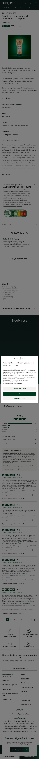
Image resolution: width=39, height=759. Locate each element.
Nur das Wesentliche (19, 398)
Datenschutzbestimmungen (14, 383)
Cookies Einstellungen (19, 388)
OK (19, 393)
